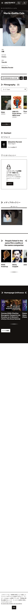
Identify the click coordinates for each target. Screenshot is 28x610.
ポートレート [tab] (14, 206)
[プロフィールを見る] (24, 3)
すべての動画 (5, 330)
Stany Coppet (15, 266)
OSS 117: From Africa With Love (16, 113)
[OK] (14, 607)
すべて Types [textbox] (6, 89)
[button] (20, 212)
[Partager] (21, 78)
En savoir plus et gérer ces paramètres (11, 603)
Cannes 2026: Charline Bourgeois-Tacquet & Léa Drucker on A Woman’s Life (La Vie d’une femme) (10, 316)
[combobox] (14, 89)
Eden (3, 112)
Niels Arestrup (4, 266)
